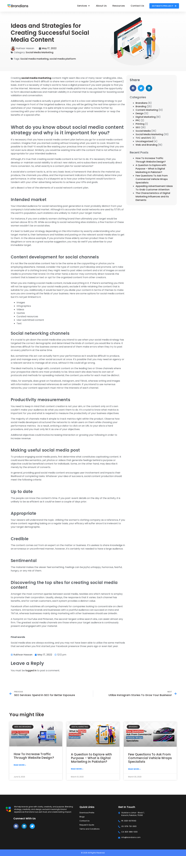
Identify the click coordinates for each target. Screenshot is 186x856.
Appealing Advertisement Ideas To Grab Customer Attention (154, 187)
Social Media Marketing (39, 52)
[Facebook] (16, 826)
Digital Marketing (146, 117)
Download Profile (86, 812)
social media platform (63, 58)
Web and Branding (146, 144)
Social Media (143, 131)
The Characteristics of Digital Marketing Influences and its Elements (153, 196)
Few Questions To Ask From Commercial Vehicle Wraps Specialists (152, 179)
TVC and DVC (143, 138)
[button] (133, 88)
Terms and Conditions (89, 829)
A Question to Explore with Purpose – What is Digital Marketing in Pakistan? (151, 168)
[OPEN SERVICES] (89, 6)
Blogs (82, 816)
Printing (140, 124)
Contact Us (84, 821)
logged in (30, 670)
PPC (138, 120)
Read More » (20, 765)
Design (140, 113)
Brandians (141, 103)
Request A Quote (86, 825)
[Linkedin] (24, 826)
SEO (138, 127)
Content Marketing (147, 110)
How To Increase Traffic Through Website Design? (151, 160)
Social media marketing (34, 58)
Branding (141, 106)
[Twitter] (32, 826)
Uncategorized (144, 141)
